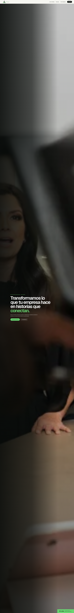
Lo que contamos (51, 1)
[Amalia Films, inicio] (6, 1)
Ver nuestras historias (15, 319)
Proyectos (57, 1)
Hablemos (69, 1)
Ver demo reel (24, 319)
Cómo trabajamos (63, 1)
